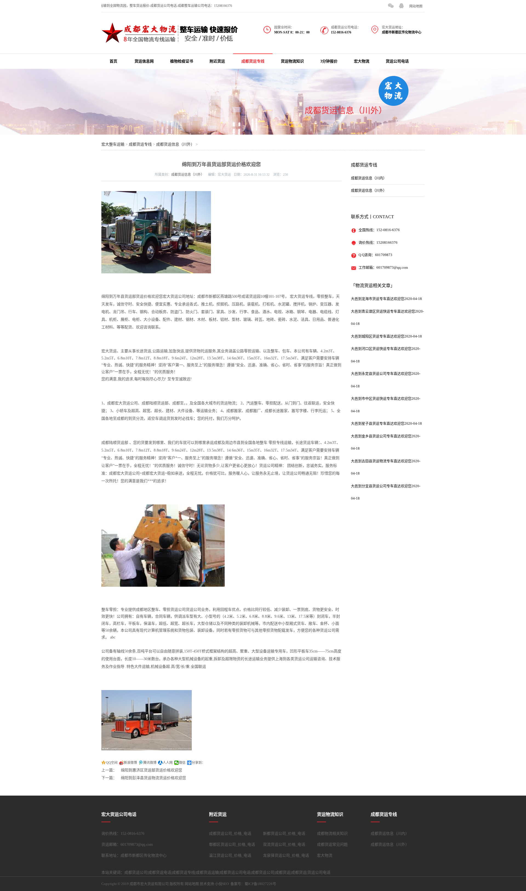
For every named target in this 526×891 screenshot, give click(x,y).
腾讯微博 (149, 763)
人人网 (168, 763)
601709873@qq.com (392, 267)
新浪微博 (130, 763)
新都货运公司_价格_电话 (284, 834)
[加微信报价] (390, 6)
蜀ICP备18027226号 (260, 884)
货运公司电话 (397, 61)
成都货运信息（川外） (346, 110)
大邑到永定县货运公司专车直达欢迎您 (381, 373)
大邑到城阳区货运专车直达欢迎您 (377, 336)
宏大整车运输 (112, 144)
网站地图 (415, 6)
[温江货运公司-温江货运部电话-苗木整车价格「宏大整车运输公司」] (169, 40)
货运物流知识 (292, 61)
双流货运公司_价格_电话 (284, 844)
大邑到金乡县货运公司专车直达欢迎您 (381, 436)
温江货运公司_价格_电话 (230, 855)
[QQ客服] (401, 6)
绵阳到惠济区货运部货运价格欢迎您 (151, 770)
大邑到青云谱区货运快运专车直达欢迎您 (383, 311)
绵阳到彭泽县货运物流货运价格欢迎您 (153, 778)
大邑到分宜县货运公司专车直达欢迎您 (381, 486)
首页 (113, 61)
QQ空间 (112, 763)
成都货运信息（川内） (369, 178)
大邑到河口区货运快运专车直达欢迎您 (381, 349)
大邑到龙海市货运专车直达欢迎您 (377, 299)
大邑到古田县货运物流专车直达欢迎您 (381, 461)
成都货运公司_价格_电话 (230, 834)
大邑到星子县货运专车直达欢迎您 (377, 423)
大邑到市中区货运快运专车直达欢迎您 (381, 398)
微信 (182, 763)
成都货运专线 (252, 61)
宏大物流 (361, 61)
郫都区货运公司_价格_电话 (232, 844)
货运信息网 (144, 61)
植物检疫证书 (181, 61)
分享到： (198, 763)
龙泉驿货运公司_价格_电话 (286, 855)
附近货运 (217, 61)
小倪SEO (222, 884)
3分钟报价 (329, 61)
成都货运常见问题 (332, 844)
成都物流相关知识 (332, 834)
